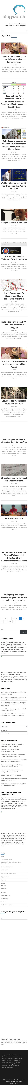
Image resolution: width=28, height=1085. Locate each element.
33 (10, 621)
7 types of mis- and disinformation (11, 775)
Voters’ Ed (3, 901)
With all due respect (14, 518)
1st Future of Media (6, 859)
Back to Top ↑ (14, 1083)
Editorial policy (4, 898)
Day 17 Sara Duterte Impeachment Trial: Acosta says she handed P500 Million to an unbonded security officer (13, 703)
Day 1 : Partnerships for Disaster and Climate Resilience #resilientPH (14, 296)
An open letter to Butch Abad (14, 223)
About (2, 856)
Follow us (3, 885)
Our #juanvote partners (7, 905)
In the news (4, 870)
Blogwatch (3, 880)
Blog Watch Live (5, 877)
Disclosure (3, 892)
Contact (3, 883)
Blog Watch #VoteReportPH (8, 873)
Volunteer (4, 888)
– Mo (2, 744)
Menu (2, 31)
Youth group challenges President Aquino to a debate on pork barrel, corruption (14, 597)
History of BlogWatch (7, 867)
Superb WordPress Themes (14, 1081)
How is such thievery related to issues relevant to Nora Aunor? (14, 364)
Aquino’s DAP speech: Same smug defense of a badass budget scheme (14, 59)
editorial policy (9, 1064)
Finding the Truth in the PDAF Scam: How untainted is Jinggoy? (14, 325)
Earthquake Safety (5, 895)
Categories (4, 730)
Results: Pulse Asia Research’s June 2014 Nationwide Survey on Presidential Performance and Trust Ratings (14, 101)
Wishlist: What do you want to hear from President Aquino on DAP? (14, 186)
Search (2, 629)
